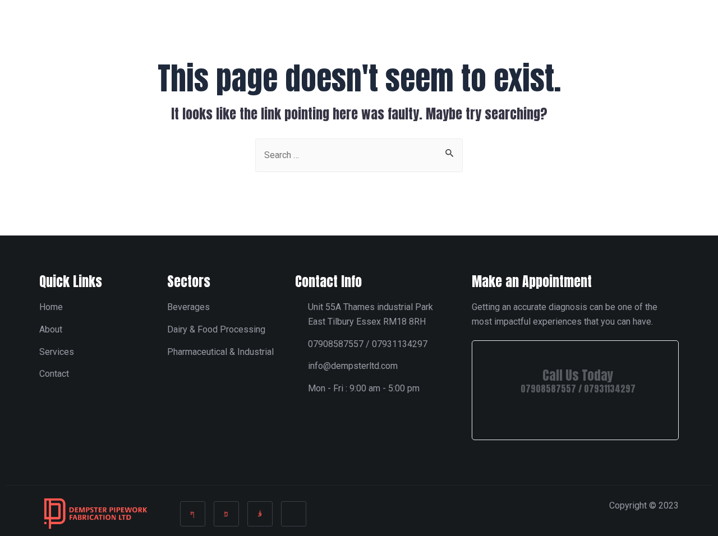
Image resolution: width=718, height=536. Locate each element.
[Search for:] (359, 154)
